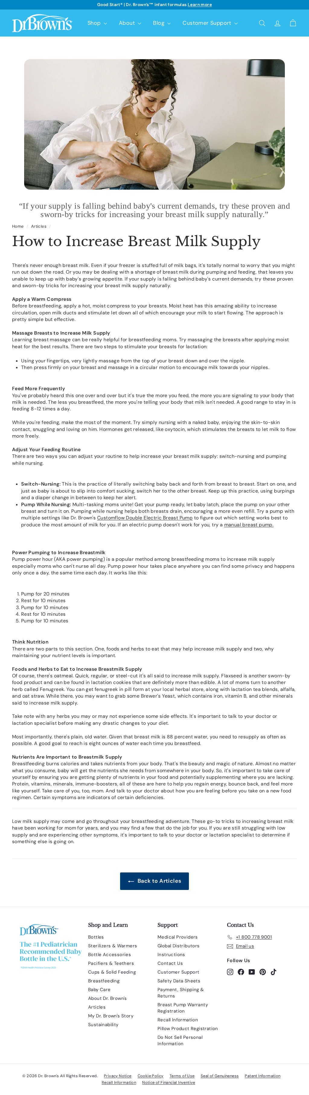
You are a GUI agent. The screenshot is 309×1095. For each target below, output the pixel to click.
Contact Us (170, 963)
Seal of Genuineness (220, 1075)
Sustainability (103, 1025)
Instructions (171, 955)
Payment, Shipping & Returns (181, 993)
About (127, 23)
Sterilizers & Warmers (112, 946)
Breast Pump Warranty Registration (183, 1008)
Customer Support (208, 23)
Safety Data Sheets (179, 981)
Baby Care (99, 990)
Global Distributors (179, 946)
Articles (38, 226)
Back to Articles (158, 881)
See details (190, 4)
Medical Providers (178, 937)
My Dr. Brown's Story (110, 1016)
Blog (159, 23)
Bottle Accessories (109, 955)
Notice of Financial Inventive (168, 1082)
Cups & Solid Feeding (112, 972)
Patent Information (262, 1075)
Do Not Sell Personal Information (180, 1040)
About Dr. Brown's (107, 998)
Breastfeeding (103, 981)
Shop (95, 23)
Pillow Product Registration (188, 1029)
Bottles (96, 937)
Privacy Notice (118, 1075)
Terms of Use (182, 1075)
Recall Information (178, 1020)
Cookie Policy (151, 1075)
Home (18, 226)
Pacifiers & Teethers (111, 963)
